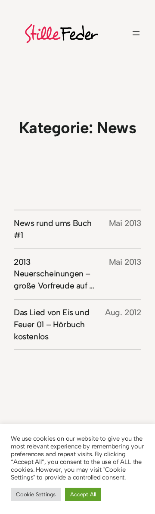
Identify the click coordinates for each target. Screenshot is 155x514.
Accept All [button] (83, 494)
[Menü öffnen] (136, 33)
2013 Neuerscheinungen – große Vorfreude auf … (54, 274)
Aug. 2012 (123, 312)
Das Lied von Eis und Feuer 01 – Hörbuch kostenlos (51, 324)
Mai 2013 (125, 223)
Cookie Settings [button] (36, 494)
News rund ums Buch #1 (53, 229)
